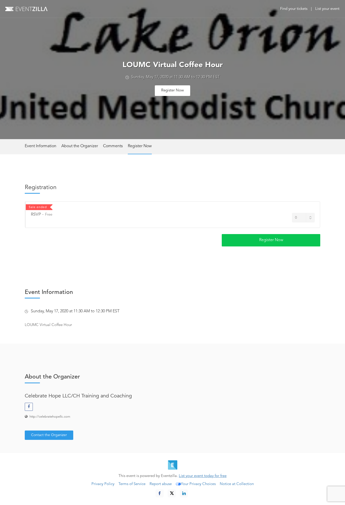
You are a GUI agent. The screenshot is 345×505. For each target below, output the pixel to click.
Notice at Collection (237, 484)
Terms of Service (131, 484)
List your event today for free (203, 476)
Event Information (40, 146)
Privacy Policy (102, 484)
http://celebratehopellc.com (50, 416)
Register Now (172, 90)
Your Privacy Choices (198, 484)
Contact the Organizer (49, 435)
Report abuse (161, 484)
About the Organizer (79, 146)
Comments (113, 146)
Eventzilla (26, 9)
